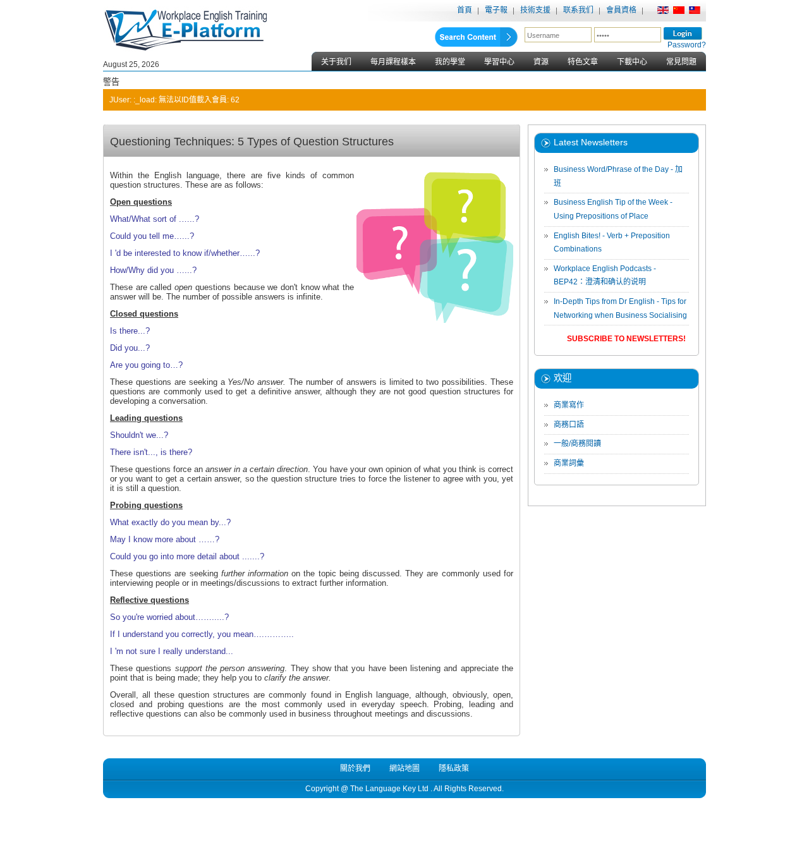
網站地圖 (404, 768)
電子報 (496, 10)
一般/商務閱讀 (577, 443)
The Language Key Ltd (389, 788)
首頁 (464, 10)
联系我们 (578, 10)
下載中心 (632, 62)
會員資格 (621, 10)
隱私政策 (454, 768)
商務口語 (569, 424)
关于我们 (336, 62)
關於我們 (355, 768)
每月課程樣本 (393, 62)
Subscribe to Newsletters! (626, 338)
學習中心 (499, 62)
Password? (686, 44)
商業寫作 (569, 405)
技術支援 (535, 10)
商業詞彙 (569, 463)
